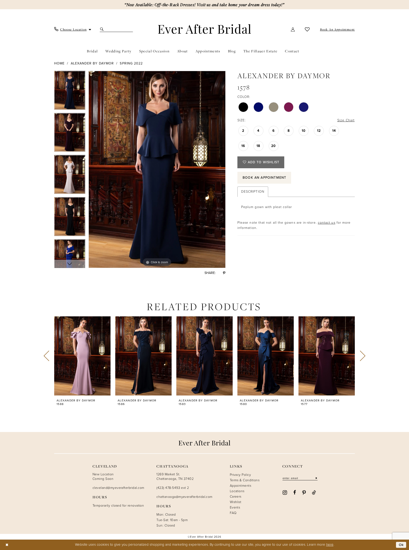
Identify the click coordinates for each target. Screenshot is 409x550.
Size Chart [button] (346, 120)
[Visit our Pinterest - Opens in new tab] (304, 492)
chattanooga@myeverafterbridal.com (184, 496)
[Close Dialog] (7, 545)
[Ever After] (204, 29)
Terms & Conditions (244, 480)
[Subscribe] (316, 478)
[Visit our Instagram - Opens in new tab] (284, 492)
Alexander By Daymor (92, 63)
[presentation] (82, 355)
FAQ (233, 512)
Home (59, 63)
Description (252, 191)
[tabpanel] (69, 92)
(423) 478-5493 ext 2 (172, 487)
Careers (235, 496)
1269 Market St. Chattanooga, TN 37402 (175, 476)
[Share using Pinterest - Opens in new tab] (224, 273)
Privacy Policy (240, 474)
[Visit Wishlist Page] (307, 29)
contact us (326, 222)
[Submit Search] (102, 29)
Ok (401, 544)
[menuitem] (72, 29)
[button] (293, 29)
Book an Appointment (264, 177)
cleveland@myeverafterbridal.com (118, 487)
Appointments (240, 485)
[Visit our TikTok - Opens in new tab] (314, 492)
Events (235, 507)
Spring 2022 (131, 63)
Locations (237, 491)
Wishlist (235, 502)
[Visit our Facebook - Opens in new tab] (294, 492)
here (329, 544)
